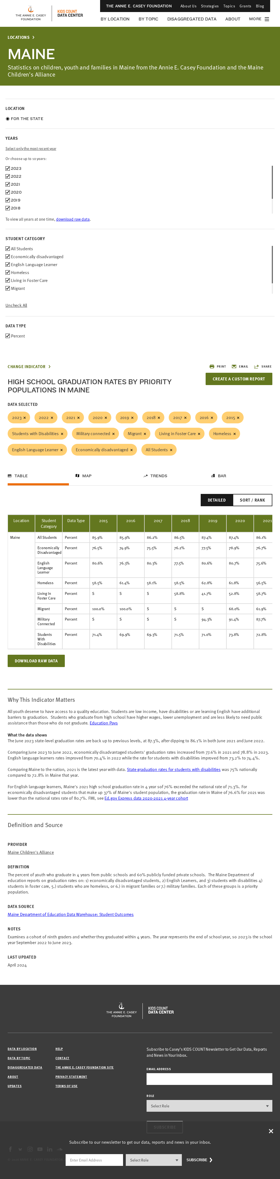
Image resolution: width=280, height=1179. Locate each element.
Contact (62, 1058)
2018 (151, 417)
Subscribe (196, 1160)
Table (21, 475)
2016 (204, 417)
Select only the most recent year (30, 148)
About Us (188, 6)
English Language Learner (35, 449)
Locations (19, 37)
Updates (15, 1086)
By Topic (149, 19)
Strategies (210, 6)
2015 (230, 417)
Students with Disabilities (35, 433)
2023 (16, 417)
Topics (229, 6)
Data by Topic (19, 1058)
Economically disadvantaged (102, 449)
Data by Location (22, 1049)
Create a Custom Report (239, 379)
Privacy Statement (71, 1077)
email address (159, 1069)
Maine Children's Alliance (31, 852)
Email (243, 366)
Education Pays (104, 723)
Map (87, 475)
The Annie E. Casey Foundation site (85, 1067)
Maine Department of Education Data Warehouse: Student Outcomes (71, 914)
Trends (158, 475)
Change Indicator (27, 366)
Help (59, 1049)
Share (266, 366)
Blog (260, 6)
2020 (97, 417)
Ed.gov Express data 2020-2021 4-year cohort (146, 798)
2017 (177, 417)
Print (221, 366)
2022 (43, 417)
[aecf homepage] (31, 13)
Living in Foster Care (177, 433)
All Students (157, 449)
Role (150, 1096)
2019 (124, 417)
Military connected (93, 433)
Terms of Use (67, 1086)
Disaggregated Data (192, 19)
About (232, 19)
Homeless (222, 433)
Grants (245, 6)
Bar (222, 475)
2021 (70, 417)
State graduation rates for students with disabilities (174, 769)
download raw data (73, 219)
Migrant (135, 433)
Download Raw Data (36, 661)
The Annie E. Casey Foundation (139, 6)
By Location (115, 19)
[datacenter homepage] (70, 13)
